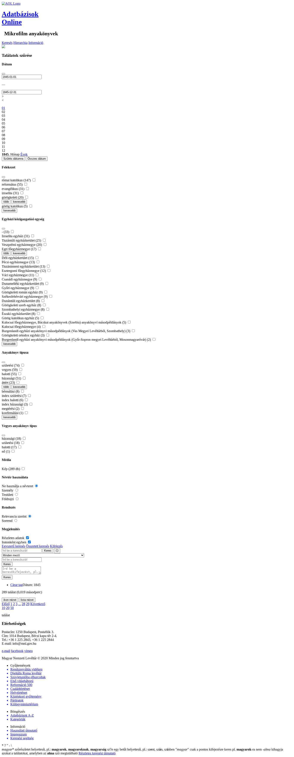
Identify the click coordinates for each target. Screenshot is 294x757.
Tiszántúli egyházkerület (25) (22, 240)
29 (27, 604)
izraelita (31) (11, 193)
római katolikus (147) (17, 180)
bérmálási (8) (11, 391)
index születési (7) (14, 396)
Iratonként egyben (14, 542)
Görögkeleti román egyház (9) (22, 292)
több (6, 201)
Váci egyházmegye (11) (18, 275)
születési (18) (11, 443)
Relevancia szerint (14, 516)
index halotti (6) (13, 400)
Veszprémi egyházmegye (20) (22, 245)
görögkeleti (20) (13, 197)
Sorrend (7, 521)
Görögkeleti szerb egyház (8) (22, 305)
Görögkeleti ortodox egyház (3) (23, 335)
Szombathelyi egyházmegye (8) (23, 309)
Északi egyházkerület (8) (19, 314)
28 (23, 604)
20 (7, 608)
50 (12, 608)
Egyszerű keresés (13, 546)
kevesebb (19, 201)
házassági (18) (12, 438)
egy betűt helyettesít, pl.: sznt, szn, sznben (141, 749)
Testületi (8, 494)
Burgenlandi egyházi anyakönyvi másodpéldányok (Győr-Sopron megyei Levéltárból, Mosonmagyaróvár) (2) (77, 339)
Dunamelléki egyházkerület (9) (23, 283)
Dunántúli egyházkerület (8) (21, 301)
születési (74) (11, 365)
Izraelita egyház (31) (16, 236)
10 (3, 608)
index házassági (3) (15, 404)
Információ (35, 43)
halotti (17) (9, 447)
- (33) (6, 232)
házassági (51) (12, 378)
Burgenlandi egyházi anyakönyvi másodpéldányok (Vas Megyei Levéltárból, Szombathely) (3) (66, 331)
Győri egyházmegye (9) (18, 288)
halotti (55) (9, 374)
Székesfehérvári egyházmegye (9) (25, 296)
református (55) (12, 184)
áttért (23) (9, 382)
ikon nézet (9, 599)
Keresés (7, 43)
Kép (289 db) (11, 469)
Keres (47, 550)
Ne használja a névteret (18, 486)
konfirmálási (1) (13, 413)
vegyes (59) (10, 370)
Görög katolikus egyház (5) (21, 318)
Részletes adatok (13, 538)
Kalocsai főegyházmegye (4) (22, 326)
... (19, 604)
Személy (8, 490)
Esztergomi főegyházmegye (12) (24, 271)
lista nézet (27, 599)
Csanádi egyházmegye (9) (20, 279)
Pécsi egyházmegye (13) (19, 262)
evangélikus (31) (13, 189)
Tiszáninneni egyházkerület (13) (24, 266)
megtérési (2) (11, 408)
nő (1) (6, 451)
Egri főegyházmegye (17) (19, 249)
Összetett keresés (37, 546)
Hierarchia (20, 43)
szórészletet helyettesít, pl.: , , (54, 749)
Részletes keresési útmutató (97, 753)
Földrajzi (8, 499)
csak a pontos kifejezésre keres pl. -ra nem (219, 749)
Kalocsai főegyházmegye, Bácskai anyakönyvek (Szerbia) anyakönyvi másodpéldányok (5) (64, 322)
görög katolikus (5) (15, 206)
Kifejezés (56, 546)
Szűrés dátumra (13, 158)
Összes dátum (37, 158)
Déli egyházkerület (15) (18, 258)
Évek (24, 154)
